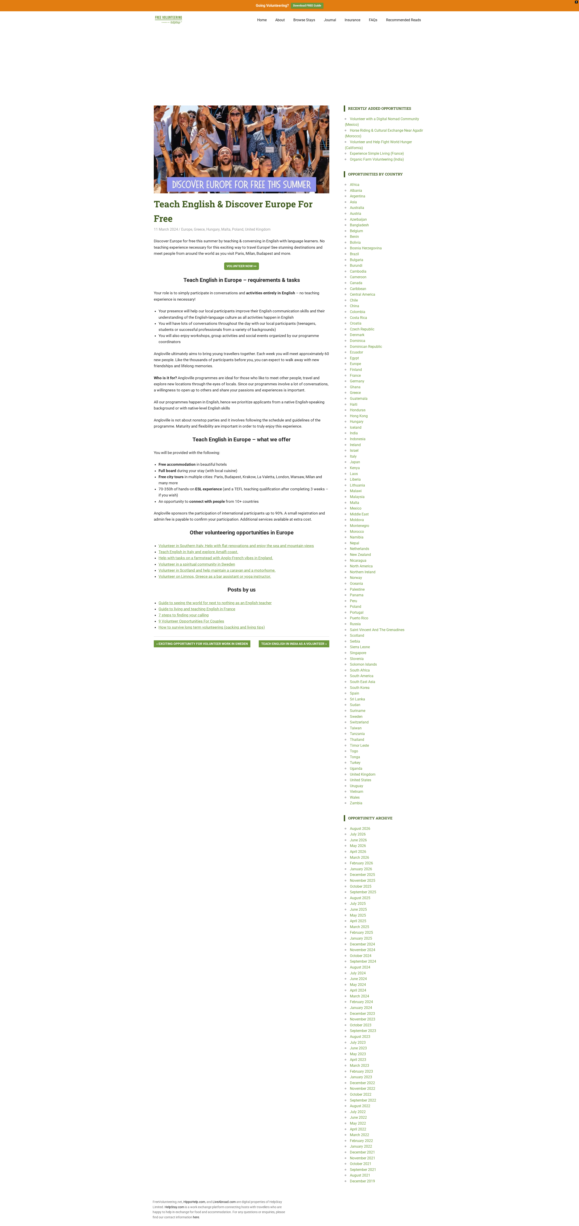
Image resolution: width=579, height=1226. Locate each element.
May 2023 (358, 1054)
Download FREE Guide (307, 5)
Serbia (355, 641)
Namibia (356, 537)
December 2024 (362, 944)
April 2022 (358, 1129)
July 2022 (358, 1112)
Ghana (355, 387)
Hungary (213, 229)
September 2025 (363, 892)
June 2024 (358, 979)
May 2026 (358, 846)
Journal (330, 20)
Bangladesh (359, 225)
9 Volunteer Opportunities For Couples (191, 621)
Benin (354, 236)
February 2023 (361, 1071)
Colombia (357, 312)
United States (360, 780)
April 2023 (358, 1060)
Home (262, 20)
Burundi (356, 265)
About (280, 20)
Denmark (357, 335)
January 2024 (361, 1008)
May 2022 (358, 1123)
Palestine (357, 589)
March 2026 (359, 857)
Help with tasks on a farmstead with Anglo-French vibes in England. (216, 558)
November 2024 (362, 950)
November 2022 (362, 1088)
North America (361, 566)
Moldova (357, 520)
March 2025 (359, 927)
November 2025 (362, 880)
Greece (199, 229)
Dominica (357, 341)
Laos (354, 474)
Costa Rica (358, 318)
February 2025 (361, 932)
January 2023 (361, 1077)
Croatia (355, 323)
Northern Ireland (362, 572)
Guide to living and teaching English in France (197, 609)
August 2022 (360, 1106)
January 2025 (361, 938)
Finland (356, 369)
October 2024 (360, 956)
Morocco (357, 531)
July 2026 (358, 834)
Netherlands (359, 549)
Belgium (356, 231)
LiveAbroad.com (224, 1202)
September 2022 (363, 1100)
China (354, 306)
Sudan (355, 705)
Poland (237, 229)
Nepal (354, 543)
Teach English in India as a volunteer (292, 644)
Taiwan (356, 728)
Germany (357, 381)
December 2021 (362, 1152)
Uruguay (356, 786)
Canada (356, 283)
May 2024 (358, 985)
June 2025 (358, 909)
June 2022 (358, 1117)
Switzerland (359, 722)
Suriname (357, 711)
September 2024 (363, 961)
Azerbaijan (358, 219)
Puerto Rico (359, 618)
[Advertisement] (289, 62)
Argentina (357, 196)
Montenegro (359, 526)
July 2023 (358, 1042)
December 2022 (362, 1083)
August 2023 (360, 1036)
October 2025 (360, 886)
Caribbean (358, 289)
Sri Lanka (357, 699)
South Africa (360, 670)
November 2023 (362, 1019)
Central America (362, 294)
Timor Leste (359, 745)
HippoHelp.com (194, 1202)
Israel (354, 450)
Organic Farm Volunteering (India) (377, 159)
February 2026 (361, 863)
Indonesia (357, 439)
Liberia (355, 479)
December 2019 (362, 1181)
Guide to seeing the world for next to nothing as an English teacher (215, 603)
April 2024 (358, 990)
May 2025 (358, 915)
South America (361, 676)
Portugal (356, 612)
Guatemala (359, 398)
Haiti (353, 404)
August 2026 (360, 828)
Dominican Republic (366, 346)
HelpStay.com (174, 1207)
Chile (354, 300)
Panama (356, 595)
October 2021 (360, 1164)
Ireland (355, 445)
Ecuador (356, 352)
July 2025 (358, 903)
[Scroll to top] (572, 1219)
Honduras (357, 410)
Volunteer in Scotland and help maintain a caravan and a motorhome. (217, 570)
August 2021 (360, 1175)
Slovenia (357, 659)
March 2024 (359, 996)
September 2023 (363, 1031)
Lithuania (357, 485)
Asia (353, 202)
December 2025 (362, 875)
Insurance (352, 20)
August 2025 (360, 898)
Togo (354, 751)
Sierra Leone (360, 647)
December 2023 (362, 1013)
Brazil (354, 254)
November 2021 (362, 1158)
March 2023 (359, 1065)
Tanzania (357, 734)
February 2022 (361, 1141)
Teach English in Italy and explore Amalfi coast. (198, 552)
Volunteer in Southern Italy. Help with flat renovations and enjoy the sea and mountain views (236, 545)
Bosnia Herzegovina (366, 248)
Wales (355, 797)
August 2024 (360, 967)
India (354, 433)
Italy (353, 456)
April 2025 (358, 921)
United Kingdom (258, 229)
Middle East (359, 514)
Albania (356, 190)
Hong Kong (359, 416)
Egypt (354, 358)
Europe (186, 229)
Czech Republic (362, 329)
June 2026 (358, 840)
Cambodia (358, 271)
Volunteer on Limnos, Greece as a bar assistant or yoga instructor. (215, 576)
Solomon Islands (363, 664)
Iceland (355, 427)
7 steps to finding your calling (184, 615)
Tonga (355, 757)
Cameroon (358, 277)
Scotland (357, 635)
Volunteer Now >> (241, 266)
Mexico (355, 508)
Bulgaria (356, 260)
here (196, 1217)
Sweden (356, 716)
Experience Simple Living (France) (377, 153)
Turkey (355, 762)
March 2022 (359, 1135)
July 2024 (358, 973)
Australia (357, 208)
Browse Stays (304, 20)
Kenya (355, 468)
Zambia (356, 803)
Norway (356, 578)
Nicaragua (358, 560)
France (355, 375)
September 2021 (363, 1170)
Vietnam (356, 791)
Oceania (356, 583)
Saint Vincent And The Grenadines (377, 630)
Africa (354, 184)
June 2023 (358, 1048)
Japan (355, 462)
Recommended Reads (403, 20)
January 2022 (361, 1146)
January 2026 (361, 869)
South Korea (360, 688)
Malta (225, 229)
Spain (354, 693)
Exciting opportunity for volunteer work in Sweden (203, 644)
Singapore (358, 653)
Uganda (356, 768)
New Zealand (360, 554)
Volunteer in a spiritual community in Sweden (197, 564)
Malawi (356, 491)
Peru (353, 601)
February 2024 (361, 1002)
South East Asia (362, 682)
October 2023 (360, 1025)
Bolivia (355, 242)
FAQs (373, 20)
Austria (355, 213)
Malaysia (357, 497)
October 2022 (360, 1094)
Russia (355, 624)
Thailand (357, 739)
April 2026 (358, 851)
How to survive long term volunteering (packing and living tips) (212, 627)
